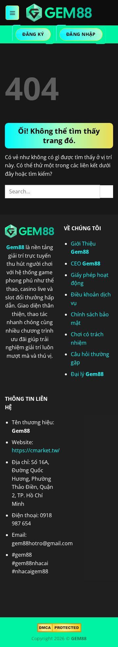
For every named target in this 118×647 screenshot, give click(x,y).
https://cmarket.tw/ (36, 450)
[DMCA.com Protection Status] (59, 627)
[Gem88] (59, 13)
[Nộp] (106, 191)
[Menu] (12, 13)
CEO (85, 263)
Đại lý (87, 374)
